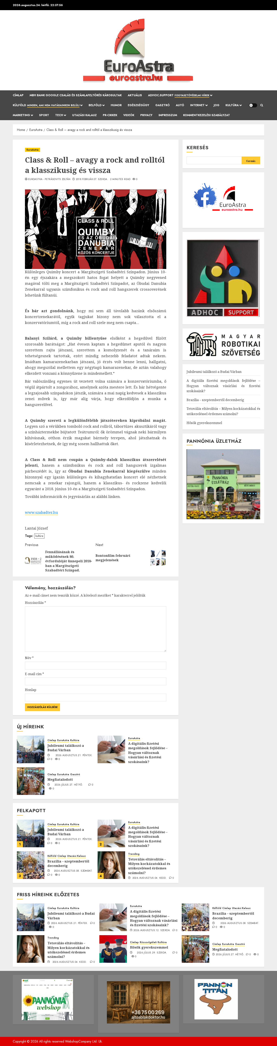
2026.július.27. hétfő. (69, 785)
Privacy (146, 115)
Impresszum (168, 115)
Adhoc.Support (178, 95)
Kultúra (232, 105)
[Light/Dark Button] (253, 105)
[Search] (261, 105)
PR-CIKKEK (110, 115)
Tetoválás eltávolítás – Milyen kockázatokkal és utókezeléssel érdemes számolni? (149, 866)
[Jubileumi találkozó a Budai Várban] (30, 749)
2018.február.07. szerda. (92, 179)
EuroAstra (33, 150)
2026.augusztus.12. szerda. (152, 930)
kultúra (39, 536)
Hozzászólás (35, 602)
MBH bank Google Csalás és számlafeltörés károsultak (76, 95)
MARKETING (21, 115)
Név (29, 658)
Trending (134, 854)
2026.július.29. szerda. (152, 952)
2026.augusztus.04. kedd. (149, 878)
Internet (197, 105)
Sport (44, 115)
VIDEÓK (128, 115)
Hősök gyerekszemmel (204, 422)
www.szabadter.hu (41, 512)
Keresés (197, 147)
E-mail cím (34, 674)
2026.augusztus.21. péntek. (74, 755)
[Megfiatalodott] (30, 781)
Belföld (95, 105)
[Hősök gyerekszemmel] (113, 949)
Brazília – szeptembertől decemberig (68, 863)
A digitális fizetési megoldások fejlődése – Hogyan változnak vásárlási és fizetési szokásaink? (147, 752)
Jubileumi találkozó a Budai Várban (65, 747)
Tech (59, 115)
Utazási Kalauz (84, 115)
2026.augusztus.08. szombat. (73, 871)
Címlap (18, 95)
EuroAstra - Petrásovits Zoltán (49, 179)
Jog (216, 105)
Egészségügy (138, 105)
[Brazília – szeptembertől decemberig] (30, 865)
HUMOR (116, 105)
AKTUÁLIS (135, 95)
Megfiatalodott (60, 779)
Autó (180, 105)
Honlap (30, 690)
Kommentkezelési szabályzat (206, 115)
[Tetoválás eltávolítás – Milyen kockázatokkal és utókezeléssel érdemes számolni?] (111, 865)
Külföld (46, 105)
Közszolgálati (148, 942)
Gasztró (162, 105)
